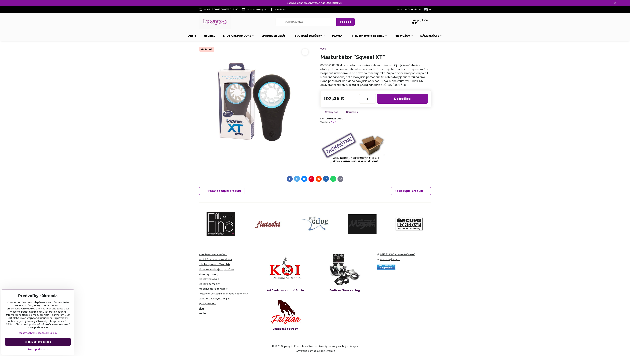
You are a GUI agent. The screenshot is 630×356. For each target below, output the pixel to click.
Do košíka (402, 98)
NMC (333, 122)
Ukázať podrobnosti (38, 349)
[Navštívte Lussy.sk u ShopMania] (386, 268)
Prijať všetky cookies (38, 341)
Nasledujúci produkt (408, 191)
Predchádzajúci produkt (224, 191)
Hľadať (345, 22)
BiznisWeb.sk (328, 351)
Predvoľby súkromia (305, 346)
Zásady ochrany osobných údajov (338, 346)
